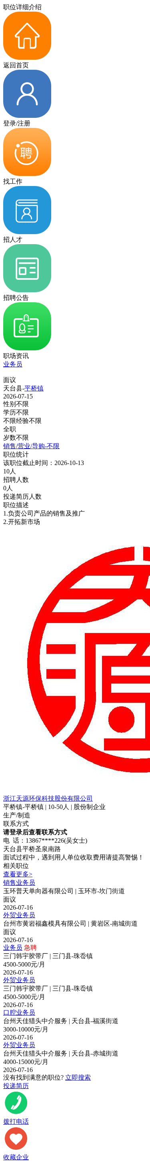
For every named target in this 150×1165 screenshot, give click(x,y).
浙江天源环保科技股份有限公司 (48, 798)
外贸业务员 (19, 915)
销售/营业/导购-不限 (31, 446)
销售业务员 (19, 882)
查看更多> (17, 874)
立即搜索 (78, 1077)
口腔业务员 (19, 1012)
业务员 (12, 364)
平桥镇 (34, 388)
